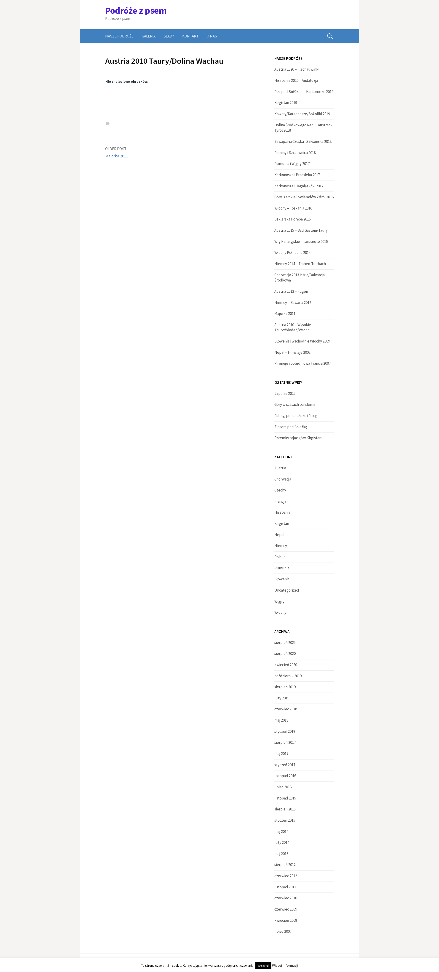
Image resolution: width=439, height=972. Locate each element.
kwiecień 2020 (285, 664)
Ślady (169, 36)
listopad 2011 (285, 887)
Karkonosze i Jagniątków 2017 (298, 186)
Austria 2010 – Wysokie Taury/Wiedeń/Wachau (293, 327)
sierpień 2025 (285, 642)
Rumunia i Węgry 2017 (292, 163)
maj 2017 (281, 753)
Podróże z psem (135, 10)
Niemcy (280, 545)
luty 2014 (281, 842)
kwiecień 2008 (285, 920)
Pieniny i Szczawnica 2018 (295, 152)
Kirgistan (281, 523)
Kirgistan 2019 (285, 102)
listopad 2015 (285, 798)
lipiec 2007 (283, 931)
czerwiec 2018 (285, 709)
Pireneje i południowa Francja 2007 (302, 363)
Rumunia (281, 568)
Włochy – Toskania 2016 (293, 208)
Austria (280, 467)
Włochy (280, 612)
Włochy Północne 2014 (292, 252)
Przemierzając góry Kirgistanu (299, 437)
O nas (212, 36)
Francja (280, 501)
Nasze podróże (119, 36)
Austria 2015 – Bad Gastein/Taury (301, 230)
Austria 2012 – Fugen (291, 291)
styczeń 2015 (284, 820)
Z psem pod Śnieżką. (291, 426)
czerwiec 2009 (285, 909)
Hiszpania (282, 512)
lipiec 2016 (283, 786)
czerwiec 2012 (285, 875)
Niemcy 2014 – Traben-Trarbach (300, 263)
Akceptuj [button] (263, 966)
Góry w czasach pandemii (294, 404)
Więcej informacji (285, 965)
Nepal (279, 534)
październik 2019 (288, 675)
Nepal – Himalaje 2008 (292, 352)
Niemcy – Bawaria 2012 (292, 302)
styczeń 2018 (284, 731)
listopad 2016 (285, 775)
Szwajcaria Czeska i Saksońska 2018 (303, 141)
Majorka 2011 (116, 156)
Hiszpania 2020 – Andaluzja (296, 80)
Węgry (279, 601)
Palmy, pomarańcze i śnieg (295, 415)
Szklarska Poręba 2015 (292, 219)
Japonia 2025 (284, 393)
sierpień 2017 (285, 742)
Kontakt (190, 36)
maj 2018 (281, 720)
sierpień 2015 (285, 809)
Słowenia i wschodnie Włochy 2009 (302, 341)
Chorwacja (282, 479)
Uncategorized (286, 590)
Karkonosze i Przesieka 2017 (297, 174)
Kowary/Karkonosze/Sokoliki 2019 (302, 113)
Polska (279, 556)
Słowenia (281, 579)
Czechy (280, 490)
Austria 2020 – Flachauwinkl (296, 69)
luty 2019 (281, 698)
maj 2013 (281, 853)
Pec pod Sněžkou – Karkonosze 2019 (303, 91)
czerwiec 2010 (285, 897)
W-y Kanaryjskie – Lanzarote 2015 (301, 241)
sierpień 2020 (285, 653)
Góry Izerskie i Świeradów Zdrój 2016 (304, 196)
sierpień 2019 (285, 686)
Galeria (148, 36)
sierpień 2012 (285, 864)
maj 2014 (281, 831)
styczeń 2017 (284, 764)
